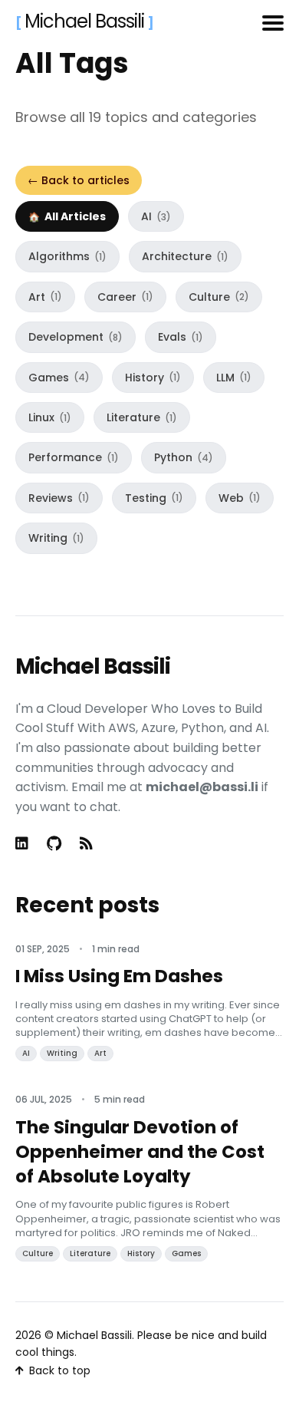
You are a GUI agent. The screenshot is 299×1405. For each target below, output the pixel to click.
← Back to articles (79, 180)
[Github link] (54, 843)
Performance (73, 457)
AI (156, 216)
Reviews (59, 498)
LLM (233, 377)
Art (45, 297)
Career (125, 297)
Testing (154, 498)
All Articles (75, 216)
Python (183, 457)
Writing (56, 538)
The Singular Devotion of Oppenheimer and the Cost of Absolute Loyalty (139, 1152)
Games (59, 377)
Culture (219, 297)
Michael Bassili (86, 21)
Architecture (185, 256)
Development (75, 337)
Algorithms (67, 256)
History (153, 377)
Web (240, 498)
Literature (142, 417)
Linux (49, 417)
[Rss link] (86, 843)
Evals (180, 337)
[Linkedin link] (23, 843)
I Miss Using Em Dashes (119, 976)
